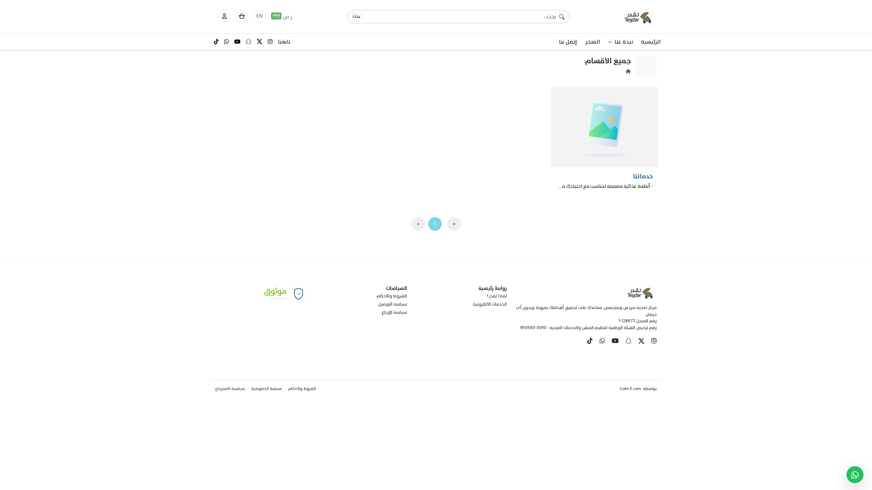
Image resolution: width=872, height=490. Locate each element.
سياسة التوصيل (392, 304)
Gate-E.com (630, 388)
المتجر (592, 41)
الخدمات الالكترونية (490, 304)
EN (259, 16)
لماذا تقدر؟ (497, 296)
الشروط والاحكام (392, 296)
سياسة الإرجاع (394, 312)
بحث (356, 16)
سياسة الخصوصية (266, 388)
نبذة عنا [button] (623, 41)
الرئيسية (651, 41)
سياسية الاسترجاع (230, 388)
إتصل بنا (568, 41)
